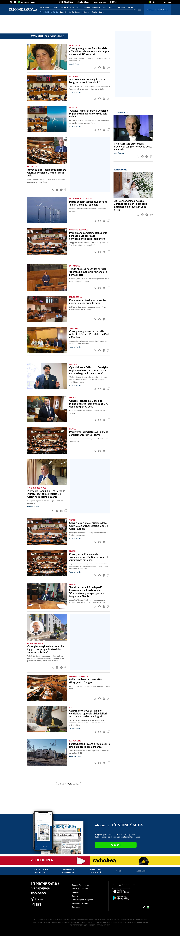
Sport (104, 7)
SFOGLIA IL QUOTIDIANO (157, 10)
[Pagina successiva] (56, 784)
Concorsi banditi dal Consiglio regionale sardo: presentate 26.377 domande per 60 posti (88, 403)
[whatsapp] (19, 2)
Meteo (130, 7)
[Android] (130, 898)
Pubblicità (75, 892)
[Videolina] (66, 2)
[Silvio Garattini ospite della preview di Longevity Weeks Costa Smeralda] (133, 128)
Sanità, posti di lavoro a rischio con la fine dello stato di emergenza (89, 745)
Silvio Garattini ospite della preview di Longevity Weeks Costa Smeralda (133, 146)
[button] (95, 67)
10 (71, 784)
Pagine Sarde (141, 871)
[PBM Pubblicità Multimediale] (113, 2)
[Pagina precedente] (81, 784)
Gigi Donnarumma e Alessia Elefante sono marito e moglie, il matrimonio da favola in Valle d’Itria (131, 205)
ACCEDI (167, 2)
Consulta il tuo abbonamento (41, 871)
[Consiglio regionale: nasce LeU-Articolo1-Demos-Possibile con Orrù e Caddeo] (47, 340)
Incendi (63, 12)
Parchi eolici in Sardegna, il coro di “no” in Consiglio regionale (88, 203)
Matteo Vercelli (74, 728)
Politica (87, 7)
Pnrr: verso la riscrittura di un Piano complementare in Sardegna (88, 433)
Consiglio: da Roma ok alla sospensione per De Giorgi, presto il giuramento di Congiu (88, 557)
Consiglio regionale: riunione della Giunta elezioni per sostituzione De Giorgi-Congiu (88, 525)
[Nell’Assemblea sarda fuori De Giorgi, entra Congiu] (47, 688)
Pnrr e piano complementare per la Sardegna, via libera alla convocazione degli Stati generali (88, 235)
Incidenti (85, 12)
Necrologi (121, 7)
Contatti (75, 896)
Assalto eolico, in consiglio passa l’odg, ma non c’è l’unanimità (87, 81)
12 (76, 784)
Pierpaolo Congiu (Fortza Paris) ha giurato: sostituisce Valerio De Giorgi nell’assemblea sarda (46, 493)
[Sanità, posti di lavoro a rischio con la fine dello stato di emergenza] (47, 752)
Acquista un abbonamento (68, 871)
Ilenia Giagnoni (119, 153)
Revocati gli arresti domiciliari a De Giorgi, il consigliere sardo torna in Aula (46, 172)
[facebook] (15, 2)
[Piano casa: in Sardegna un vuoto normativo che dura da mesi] (47, 309)
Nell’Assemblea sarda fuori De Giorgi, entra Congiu (85, 681)
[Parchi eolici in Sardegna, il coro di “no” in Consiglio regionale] (47, 210)
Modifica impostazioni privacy (83, 900)
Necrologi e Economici (80, 889)
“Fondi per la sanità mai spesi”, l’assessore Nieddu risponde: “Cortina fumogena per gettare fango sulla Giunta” (86, 592)
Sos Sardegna (74, 12)
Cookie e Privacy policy (80, 885)
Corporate (76, 907)
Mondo (79, 7)
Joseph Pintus (74, 64)
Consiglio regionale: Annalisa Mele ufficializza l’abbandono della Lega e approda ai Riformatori (89, 51)
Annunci (112, 7)
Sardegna (64, 7)
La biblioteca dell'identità (95, 871)
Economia (96, 7)
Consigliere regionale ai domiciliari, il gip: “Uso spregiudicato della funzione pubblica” (46, 649)
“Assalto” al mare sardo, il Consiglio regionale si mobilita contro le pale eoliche (88, 113)
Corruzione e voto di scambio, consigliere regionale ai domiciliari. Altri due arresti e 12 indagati (88, 713)
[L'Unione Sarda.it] (23, 9)
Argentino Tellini (75, 756)
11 (74, 784)
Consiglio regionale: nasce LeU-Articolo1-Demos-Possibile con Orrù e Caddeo (89, 334)
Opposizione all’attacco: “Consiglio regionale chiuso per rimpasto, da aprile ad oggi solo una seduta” (88, 370)
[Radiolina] (83, 2)
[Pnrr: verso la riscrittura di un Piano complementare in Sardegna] (47, 440)
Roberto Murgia (75, 92)
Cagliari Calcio (98, 12)
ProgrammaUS (45, 7)
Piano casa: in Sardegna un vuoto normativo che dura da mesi (87, 301)
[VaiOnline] (100, 2)
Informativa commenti (80, 903)
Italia (72, 7)
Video (56, 7)
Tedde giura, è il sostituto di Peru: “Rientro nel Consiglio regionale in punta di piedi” (88, 271)
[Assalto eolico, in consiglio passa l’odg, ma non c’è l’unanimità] (47, 88)
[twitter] (11, 2)
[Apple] (130, 891)
